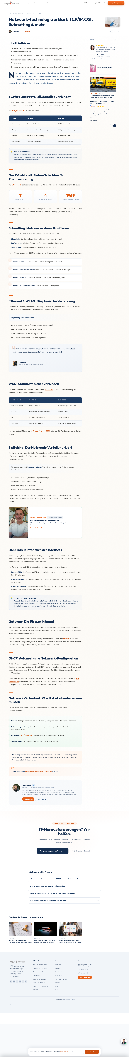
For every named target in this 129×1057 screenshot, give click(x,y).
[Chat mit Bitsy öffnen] (124, 1041)
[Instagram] (17, 981)
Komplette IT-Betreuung (40, 968)
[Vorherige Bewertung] (111, 121)
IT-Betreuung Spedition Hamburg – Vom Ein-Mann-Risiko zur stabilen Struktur (102, 96)
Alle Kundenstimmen (95, 58)
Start (10, 13)
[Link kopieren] (118, 31)
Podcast (58, 990)
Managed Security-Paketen (49, 606)
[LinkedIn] (11, 981)
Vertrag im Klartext (61, 979)
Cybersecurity (37, 975)
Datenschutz (111, 1005)
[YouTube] (14, 981)
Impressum (103, 1005)
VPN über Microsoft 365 (40, 431)
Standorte (49, 390)
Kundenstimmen (60, 972)
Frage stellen (28, 799)
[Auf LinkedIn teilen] (110, 31)
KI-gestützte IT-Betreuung (41, 986)
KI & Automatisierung (39, 983)
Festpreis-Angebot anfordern (51, 851)
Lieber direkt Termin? (82, 851)
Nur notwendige (77, 1052)
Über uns (58, 964)
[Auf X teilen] (114, 31)
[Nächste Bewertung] (114, 121)
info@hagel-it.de (83, 973)
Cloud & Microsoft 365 (39, 979)
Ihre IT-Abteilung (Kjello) (40, 964)
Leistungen (27, 3)
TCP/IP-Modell (18, 111)
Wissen (49, 3)
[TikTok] (26, 981)
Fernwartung (89, 3)
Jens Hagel (26, 785)
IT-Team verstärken (38, 972)
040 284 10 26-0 (101, 3)
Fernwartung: (59, 999)
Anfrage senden (85, 977)
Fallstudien (58, 975)
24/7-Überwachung (26, 735)
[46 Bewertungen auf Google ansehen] (92, 106)
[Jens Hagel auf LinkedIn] (33, 785)
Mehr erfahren (64, 1052)
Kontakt (57, 3)
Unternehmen (38, 3)
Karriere (57, 983)
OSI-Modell (16, 185)
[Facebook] (20, 981)
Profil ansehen (41, 799)
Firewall (66, 639)
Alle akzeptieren (92, 1052)
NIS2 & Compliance (38, 990)
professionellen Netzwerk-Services (38, 771)
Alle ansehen (93, 122)
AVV (118, 1005)
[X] (23, 981)
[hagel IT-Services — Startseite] (12, 3)
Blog (14, 13)
